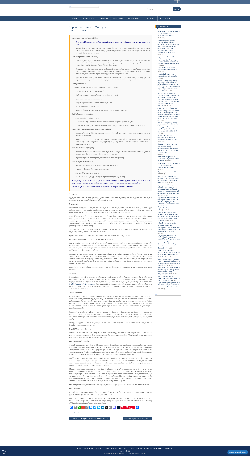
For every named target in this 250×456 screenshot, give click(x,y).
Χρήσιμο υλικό (165, 18)
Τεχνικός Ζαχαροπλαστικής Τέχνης (137, 418)
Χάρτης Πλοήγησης (111, 448)
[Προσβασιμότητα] (4, 452)
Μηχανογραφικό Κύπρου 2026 (167, 172)
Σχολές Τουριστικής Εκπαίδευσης (82, 284)
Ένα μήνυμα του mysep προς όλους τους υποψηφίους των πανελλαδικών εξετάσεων (169, 34)
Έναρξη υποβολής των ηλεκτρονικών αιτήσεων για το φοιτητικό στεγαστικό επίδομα (167, 137)
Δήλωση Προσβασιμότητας (154, 448)
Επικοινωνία (169, 448)
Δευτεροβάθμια (88, 18)
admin (84, 31)
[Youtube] (178, 1)
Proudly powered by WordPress (114, 453)
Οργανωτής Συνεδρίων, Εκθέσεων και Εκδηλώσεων (90, 418)
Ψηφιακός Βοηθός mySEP (237, 452)
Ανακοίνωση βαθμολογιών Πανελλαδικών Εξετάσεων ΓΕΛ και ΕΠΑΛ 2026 (168, 159)
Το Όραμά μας (88, 448)
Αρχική (74, 18)
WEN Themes (141, 453)
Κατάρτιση (104, 18)
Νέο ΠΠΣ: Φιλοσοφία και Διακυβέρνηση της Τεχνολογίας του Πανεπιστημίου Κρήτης (169, 278)
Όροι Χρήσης (123, 448)
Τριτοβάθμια (118, 18)
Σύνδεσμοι (98, 448)
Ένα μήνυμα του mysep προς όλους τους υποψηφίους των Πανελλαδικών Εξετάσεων (169, 165)
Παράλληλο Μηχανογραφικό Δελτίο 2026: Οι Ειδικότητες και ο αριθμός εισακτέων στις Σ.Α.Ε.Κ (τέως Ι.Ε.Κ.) (169, 285)
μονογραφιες (75, 412)
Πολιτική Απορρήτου (136, 448)
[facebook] (175, 1)
